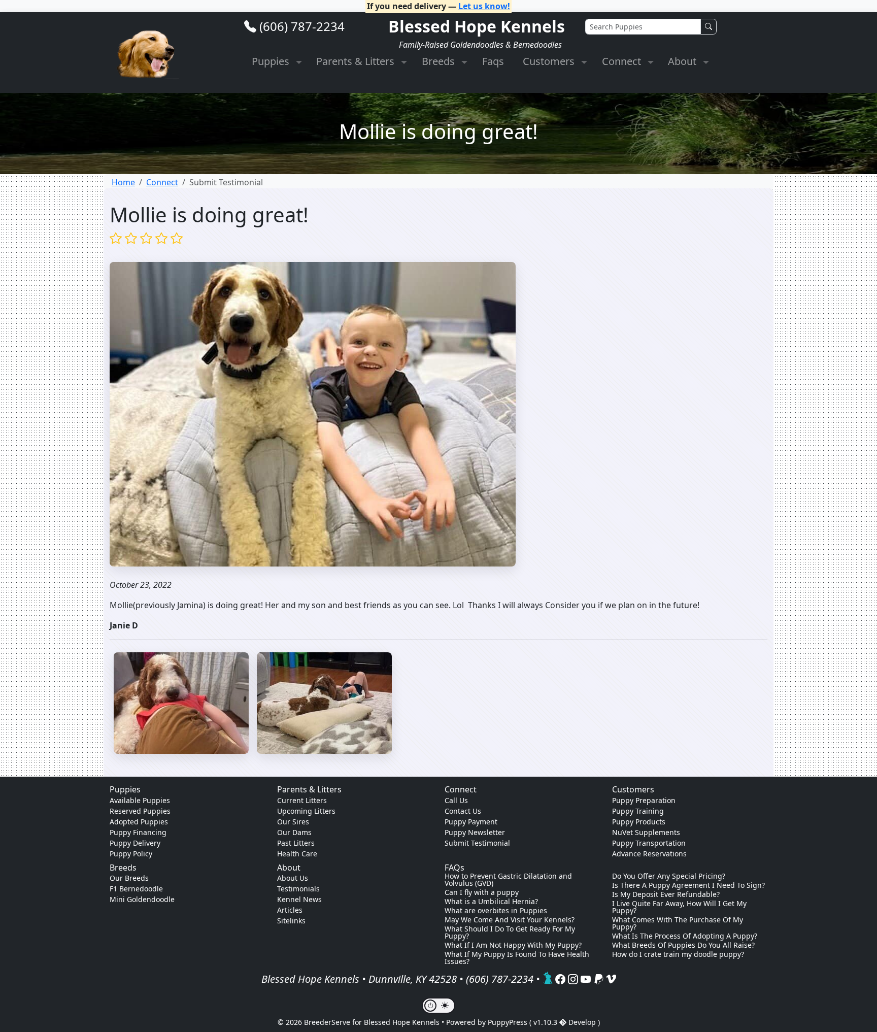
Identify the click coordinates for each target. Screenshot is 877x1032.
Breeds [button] (439, 61)
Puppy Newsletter (475, 832)
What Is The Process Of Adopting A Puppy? (684, 936)
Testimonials (298, 888)
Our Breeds (129, 878)
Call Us (456, 800)
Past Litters (296, 843)
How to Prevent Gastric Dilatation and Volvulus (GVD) (508, 880)
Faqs (493, 61)
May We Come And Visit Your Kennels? (510, 919)
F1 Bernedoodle (136, 888)
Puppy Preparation (644, 800)
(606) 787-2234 (302, 26)
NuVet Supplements (646, 832)
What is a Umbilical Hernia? (491, 901)
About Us (292, 878)
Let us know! (484, 6)
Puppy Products (638, 821)
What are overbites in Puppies (496, 910)
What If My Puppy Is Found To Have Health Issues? (517, 958)
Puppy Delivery (135, 843)
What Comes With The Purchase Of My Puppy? (677, 923)
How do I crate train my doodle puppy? (678, 954)
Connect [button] (623, 61)
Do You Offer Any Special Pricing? (668, 876)
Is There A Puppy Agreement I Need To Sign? (688, 885)
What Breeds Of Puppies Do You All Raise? (683, 945)
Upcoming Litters (306, 811)
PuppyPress (508, 1022)
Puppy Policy (131, 853)
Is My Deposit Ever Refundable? (666, 894)
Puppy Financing (138, 832)
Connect (162, 182)
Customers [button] (550, 61)
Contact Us (463, 811)
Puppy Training (638, 811)
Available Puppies (140, 800)
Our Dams (294, 832)
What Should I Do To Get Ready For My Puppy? (510, 932)
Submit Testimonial (477, 843)
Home (123, 182)
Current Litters (302, 800)
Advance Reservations (649, 853)
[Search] (708, 27)
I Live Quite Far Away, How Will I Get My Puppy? (679, 907)
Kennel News (299, 899)
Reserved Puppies (140, 811)
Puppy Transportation (649, 843)
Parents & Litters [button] (356, 61)
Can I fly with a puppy (482, 892)
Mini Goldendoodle (142, 899)
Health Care (297, 853)
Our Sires (293, 821)
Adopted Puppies (139, 821)
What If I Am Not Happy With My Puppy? (513, 945)
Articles (289, 910)
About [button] (683, 61)
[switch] (438, 1005)
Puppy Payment (471, 821)
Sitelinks (291, 920)
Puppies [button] (272, 61)
